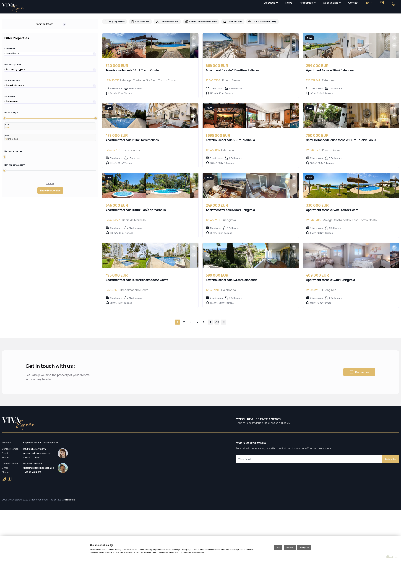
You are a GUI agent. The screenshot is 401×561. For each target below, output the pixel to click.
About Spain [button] (330, 2)
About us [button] (269, 2)
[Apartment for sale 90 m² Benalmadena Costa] (124, 255)
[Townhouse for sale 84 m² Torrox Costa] (124, 45)
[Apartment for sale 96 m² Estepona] (325, 45)
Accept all (304, 547)
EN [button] (367, 2)
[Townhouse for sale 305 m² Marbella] (224, 115)
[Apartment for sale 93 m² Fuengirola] (325, 255)
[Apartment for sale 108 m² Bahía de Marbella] (124, 185)
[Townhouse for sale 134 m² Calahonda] (224, 255)
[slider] (4, 118)
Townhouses (230, 21)
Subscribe (390, 459)
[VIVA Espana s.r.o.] (13, 8)
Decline (289, 547)
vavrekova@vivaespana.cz (36, 453)
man (70, 499)
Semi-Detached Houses (199, 21)
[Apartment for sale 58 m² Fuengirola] (224, 185)
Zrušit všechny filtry (258, 21)
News (288, 2)
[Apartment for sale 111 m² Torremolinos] (124, 115)
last (223, 322)
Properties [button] (306, 2)
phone (393, 4)
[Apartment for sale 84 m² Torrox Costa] (325, 185)
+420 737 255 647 (32, 457)
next (210, 322)
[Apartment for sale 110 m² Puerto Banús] (224, 45)
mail (382, 2)
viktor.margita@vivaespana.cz (38, 467)
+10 (217, 322)
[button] (50, 24)
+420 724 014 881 (32, 472)
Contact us (362, 372)
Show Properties (50, 190)
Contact (353, 2)
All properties (116, 21)
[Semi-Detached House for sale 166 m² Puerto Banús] (325, 115)
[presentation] (107, 45)
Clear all (50, 183)
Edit (278, 547)
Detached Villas (166, 21)
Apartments (140, 21)
